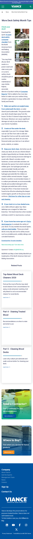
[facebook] (19, 525)
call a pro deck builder (9, 229)
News (7, 12)
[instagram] (26, 525)
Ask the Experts (7, 475)
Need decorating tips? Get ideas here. (13, 244)
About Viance (6, 472)
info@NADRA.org (18, 249)
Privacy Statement (7, 533)
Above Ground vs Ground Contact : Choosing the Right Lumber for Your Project (16, 2)
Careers (4, 482)
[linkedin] (7, 525)
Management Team (8, 477)
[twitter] (16, 530)
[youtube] (13, 525)
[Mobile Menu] (3, 7)
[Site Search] (31, 6)
